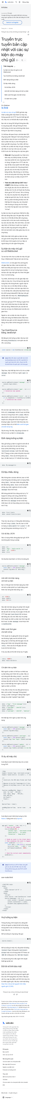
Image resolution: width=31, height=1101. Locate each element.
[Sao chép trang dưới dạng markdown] (22, 60)
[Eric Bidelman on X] (2, 108)
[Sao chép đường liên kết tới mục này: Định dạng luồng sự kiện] (24, 438)
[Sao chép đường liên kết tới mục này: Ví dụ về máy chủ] (18, 757)
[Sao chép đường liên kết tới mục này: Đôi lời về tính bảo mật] (23, 967)
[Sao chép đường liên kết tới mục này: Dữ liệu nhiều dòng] (19, 472)
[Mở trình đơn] (2, 2)
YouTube (5, 1079)
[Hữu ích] (28, 32)
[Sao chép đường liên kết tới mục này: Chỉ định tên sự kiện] (18, 668)
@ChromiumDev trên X (9, 1077)
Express (19, 818)
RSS (4, 1085)
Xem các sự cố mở (8, 1054)
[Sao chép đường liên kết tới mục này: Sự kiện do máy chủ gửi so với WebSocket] (19, 251)
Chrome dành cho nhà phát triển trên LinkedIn (15, 1082)
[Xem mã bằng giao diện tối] (28, 348)
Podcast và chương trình (9, 1070)
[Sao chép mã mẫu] (30, 348)
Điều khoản (4, 1093)
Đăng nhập (25, 2)
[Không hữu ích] (28, 34)
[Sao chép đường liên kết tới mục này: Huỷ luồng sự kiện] (18, 917)
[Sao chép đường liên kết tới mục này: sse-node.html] (14, 878)
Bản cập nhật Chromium (9, 1064)
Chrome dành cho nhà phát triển (11, 1061)
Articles (4, 7)
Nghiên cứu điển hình (8, 1067)
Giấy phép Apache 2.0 (12, 1007)
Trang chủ (4, 28)
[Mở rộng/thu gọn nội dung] (15, 67)
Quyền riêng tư (13, 1093)
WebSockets (5, 263)
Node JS (4, 818)
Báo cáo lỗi (6, 1052)
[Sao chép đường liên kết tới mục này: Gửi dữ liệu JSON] (16, 534)
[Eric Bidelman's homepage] (7, 108)
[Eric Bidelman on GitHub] (5, 108)
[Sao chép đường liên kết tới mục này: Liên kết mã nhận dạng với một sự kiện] (14, 581)
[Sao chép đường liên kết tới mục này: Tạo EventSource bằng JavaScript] (17, 333)
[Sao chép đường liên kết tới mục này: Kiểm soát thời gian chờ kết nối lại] (13, 632)
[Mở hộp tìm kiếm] (16, 2)
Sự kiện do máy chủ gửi (8, 112)
